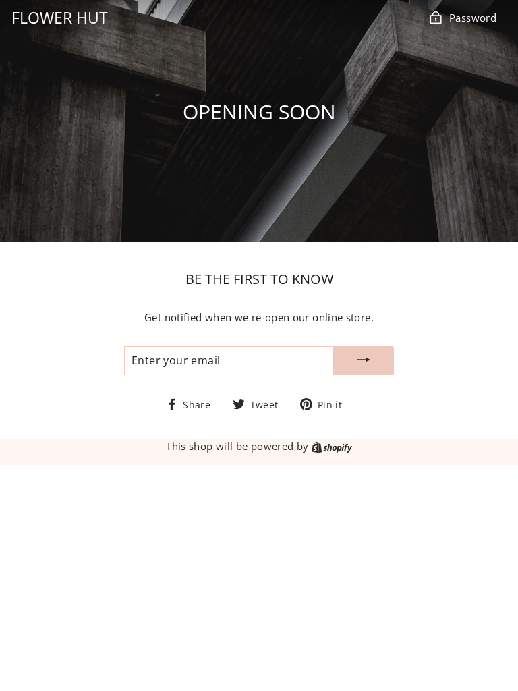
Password (472, 17)
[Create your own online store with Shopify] (332, 446)
